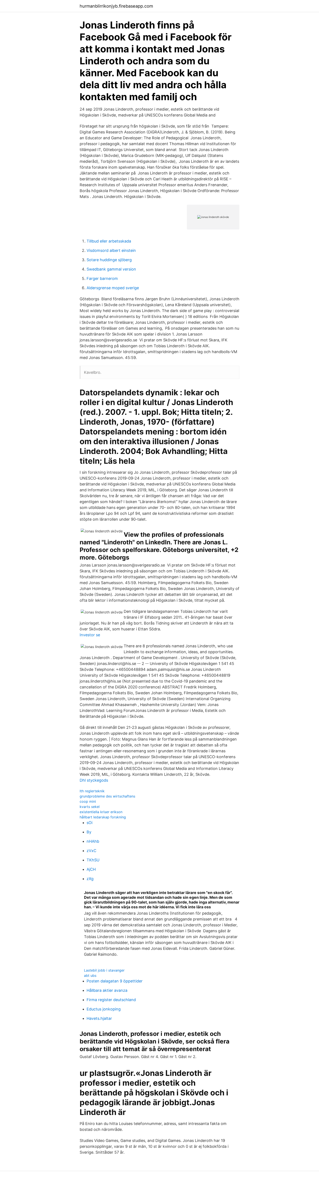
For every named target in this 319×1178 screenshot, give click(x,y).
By (89, 832)
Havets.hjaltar (99, 1018)
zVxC (91, 850)
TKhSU (93, 860)
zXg (90, 878)
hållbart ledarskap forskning (103, 817)
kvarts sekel (90, 806)
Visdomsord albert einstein (111, 250)
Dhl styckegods (94, 780)
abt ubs (90, 975)
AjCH (91, 869)
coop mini (88, 801)
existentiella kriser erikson (101, 812)
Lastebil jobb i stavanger (104, 970)
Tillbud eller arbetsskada (109, 241)
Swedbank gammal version (111, 269)
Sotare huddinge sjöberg (109, 260)
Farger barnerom (102, 278)
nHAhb (93, 841)
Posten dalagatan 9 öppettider (115, 981)
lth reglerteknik (92, 791)
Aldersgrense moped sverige (113, 288)
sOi (89, 822)
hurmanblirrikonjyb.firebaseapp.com (116, 6)
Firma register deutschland (111, 999)
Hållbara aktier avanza (107, 990)
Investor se (90, 635)
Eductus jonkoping (104, 1009)
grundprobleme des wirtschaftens (107, 796)
